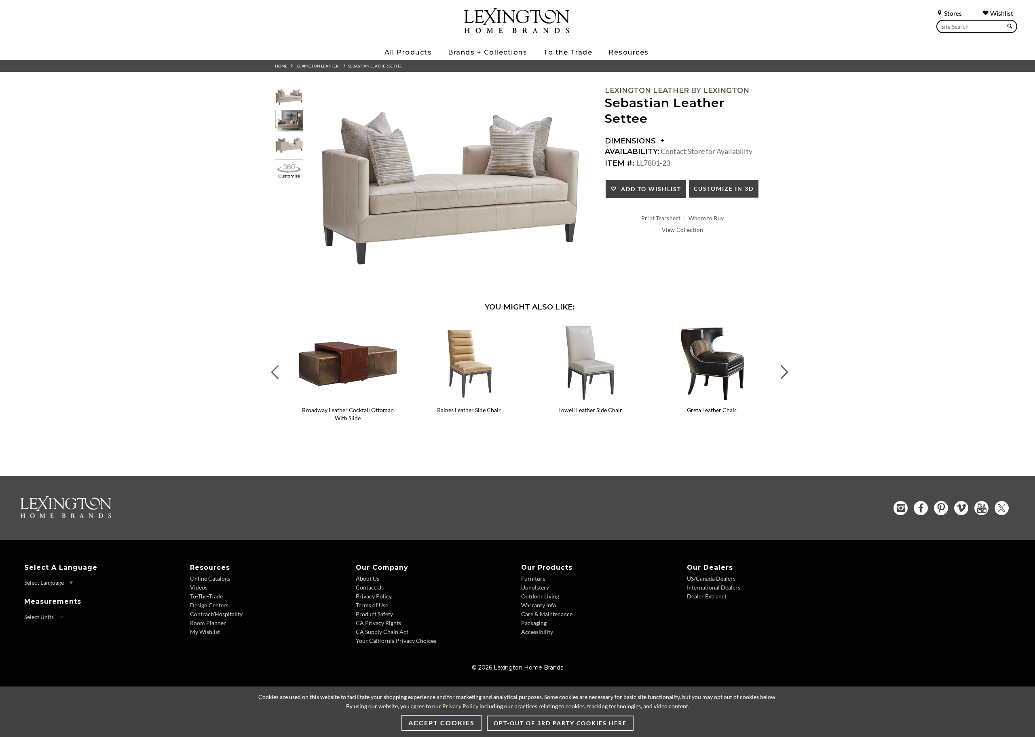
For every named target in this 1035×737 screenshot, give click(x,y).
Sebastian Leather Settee (375, 65)
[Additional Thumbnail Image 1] (289, 96)
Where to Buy (706, 218)
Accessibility (537, 631)
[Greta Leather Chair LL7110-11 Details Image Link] (711, 399)
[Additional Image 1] (451, 188)
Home (281, 65)
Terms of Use (372, 605)
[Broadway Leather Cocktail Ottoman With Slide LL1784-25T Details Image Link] (347, 399)
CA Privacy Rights (378, 622)
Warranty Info (538, 605)
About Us (367, 578)
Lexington (726, 90)
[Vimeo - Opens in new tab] (961, 508)
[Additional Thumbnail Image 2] (289, 121)
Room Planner (208, 622)
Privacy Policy (374, 596)
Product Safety (374, 614)
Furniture (533, 578)
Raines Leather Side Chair (469, 409)
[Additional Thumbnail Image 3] (289, 145)
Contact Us (370, 587)
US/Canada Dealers (711, 578)
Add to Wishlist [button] (649, 188)
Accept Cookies (441, 722)
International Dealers (713, 587)
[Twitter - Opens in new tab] (1002, 508)
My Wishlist (205, 631)
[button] (402, 329)
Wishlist (1001, 13)
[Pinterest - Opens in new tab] (941, 508)
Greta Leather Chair (712, 409)
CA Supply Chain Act (382, 631)
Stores (952, 13)
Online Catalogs (210, 578)
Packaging (534, 622)
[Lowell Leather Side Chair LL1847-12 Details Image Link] (590, 399)
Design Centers (209, 605)
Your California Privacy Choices (396, 640)
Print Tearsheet (660, 218)
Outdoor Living (540, 596)
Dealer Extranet (707, 596)
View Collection (682, 229)
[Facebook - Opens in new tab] (921, 508)
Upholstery (535, 587)
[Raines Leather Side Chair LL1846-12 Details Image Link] (469, 399)
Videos (198, 587)
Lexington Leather (317, 65)
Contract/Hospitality (216, 614)
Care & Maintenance (546, 614)
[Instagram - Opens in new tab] (900, 508)
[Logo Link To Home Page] (516, 30)
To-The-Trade (206, 596)
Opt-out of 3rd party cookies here (560, 723)
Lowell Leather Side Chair (590, 409)
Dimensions (631, 141)
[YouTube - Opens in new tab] (981, 508)
